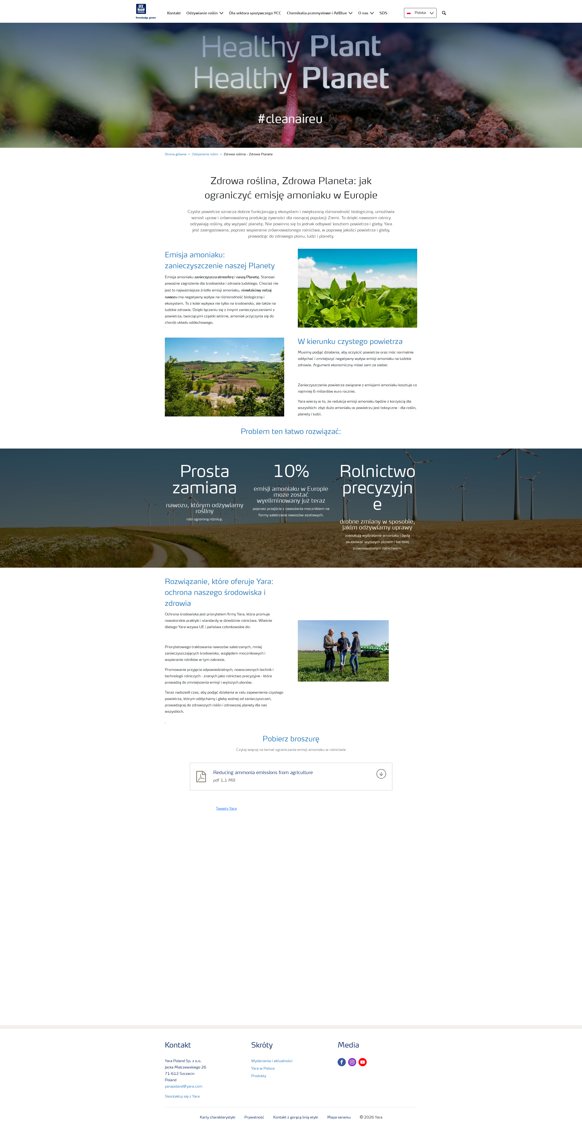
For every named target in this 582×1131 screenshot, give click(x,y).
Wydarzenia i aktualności (272, 1061)
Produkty (258, 1076)
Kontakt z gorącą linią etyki (295, 1117)
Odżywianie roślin (205, 154)
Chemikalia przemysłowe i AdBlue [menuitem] (317, 13)
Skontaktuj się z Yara (182, 1096)
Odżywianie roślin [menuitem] (202, 13)
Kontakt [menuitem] (174, 13)
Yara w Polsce (263, 1069)
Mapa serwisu (339, 1117)
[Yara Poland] (146, 11)
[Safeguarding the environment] (165, 722)
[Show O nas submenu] (372, 13)
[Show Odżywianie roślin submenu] (221, 13)
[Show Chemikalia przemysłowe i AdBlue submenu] (350, 13)
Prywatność (254, 1117)
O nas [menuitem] (363, 13)
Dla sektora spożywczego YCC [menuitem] (255, 13)
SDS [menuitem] (383, 13)
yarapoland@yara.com (183, 1086)
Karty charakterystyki (217, 1117)
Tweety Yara (226, 809)
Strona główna (175, 154)
